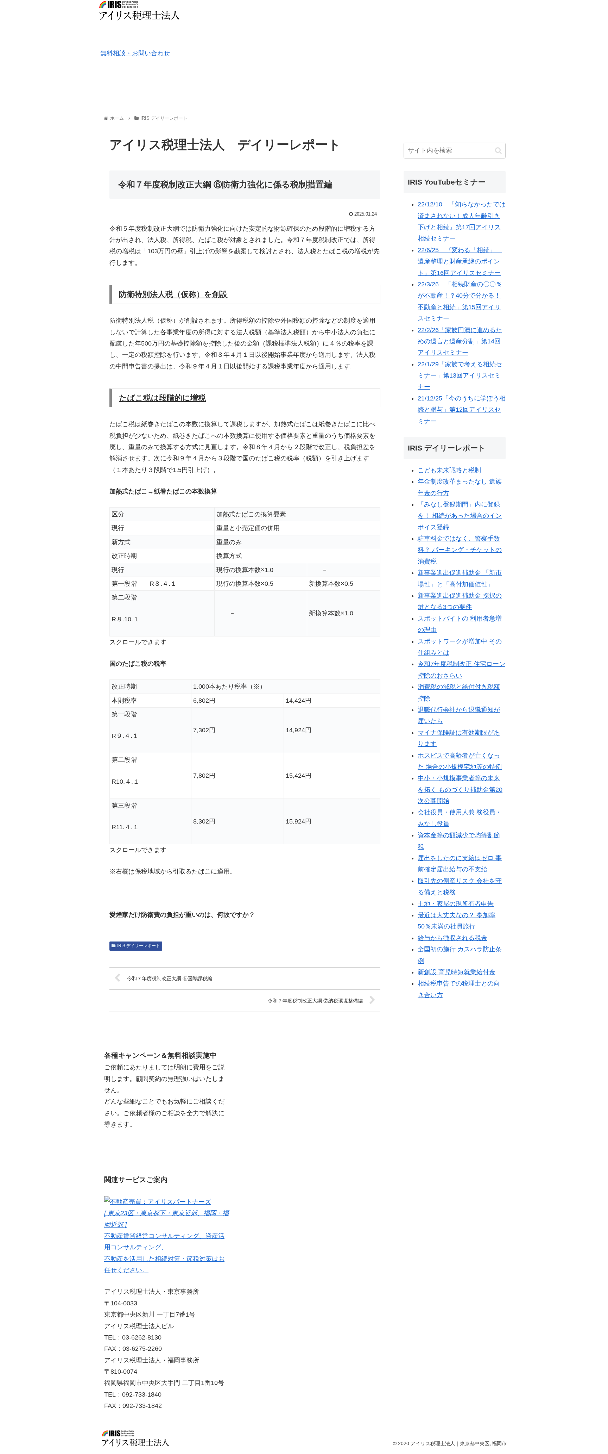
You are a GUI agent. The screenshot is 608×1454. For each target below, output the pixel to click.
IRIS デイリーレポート (138, 945)
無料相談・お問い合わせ (135, 53)
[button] (498, 151)
